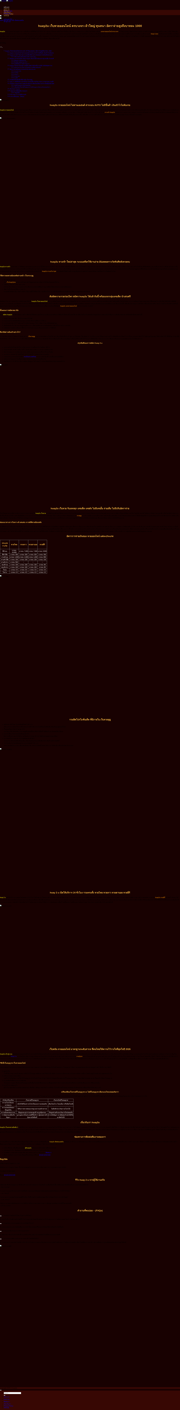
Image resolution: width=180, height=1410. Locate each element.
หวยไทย (16, 72)
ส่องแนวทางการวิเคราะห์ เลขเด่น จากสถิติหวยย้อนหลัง (27, 67)
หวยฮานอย (17, 76)
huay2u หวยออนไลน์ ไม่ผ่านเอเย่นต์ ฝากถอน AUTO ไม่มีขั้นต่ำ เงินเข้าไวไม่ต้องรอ (32, 53)
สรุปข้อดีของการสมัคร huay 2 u (22, 63)
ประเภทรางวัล (17, 71)
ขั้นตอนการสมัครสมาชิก (20, 60)
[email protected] (44, 1155)
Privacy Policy (8, 1406)
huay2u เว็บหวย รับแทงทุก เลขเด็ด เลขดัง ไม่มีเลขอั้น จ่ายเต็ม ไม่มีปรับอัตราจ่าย (31, 65)
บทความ (6, 9)
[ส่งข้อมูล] (4, 1395)
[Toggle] (1, 1223)
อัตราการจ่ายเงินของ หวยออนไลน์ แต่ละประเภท (22, 69)
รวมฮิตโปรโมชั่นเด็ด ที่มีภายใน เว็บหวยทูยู (21, 79)
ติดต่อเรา (49, 1152)
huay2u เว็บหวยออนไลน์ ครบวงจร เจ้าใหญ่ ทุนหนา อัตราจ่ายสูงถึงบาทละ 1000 (28, 51)
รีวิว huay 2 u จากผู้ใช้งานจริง (18, 94)
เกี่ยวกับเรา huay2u (15, 89)
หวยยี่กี (16, 77)
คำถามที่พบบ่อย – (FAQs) (17, 96)
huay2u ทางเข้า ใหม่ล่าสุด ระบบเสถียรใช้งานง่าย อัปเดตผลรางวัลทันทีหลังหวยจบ (31, 55)
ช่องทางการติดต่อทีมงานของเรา (18, 91)
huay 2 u (14, 1056)
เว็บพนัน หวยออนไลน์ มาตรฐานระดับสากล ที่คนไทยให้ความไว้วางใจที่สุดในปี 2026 (32, 83)
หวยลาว (16, 74)
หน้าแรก (6, 7)
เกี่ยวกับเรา (7, 1404)
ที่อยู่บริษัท (17, 92)
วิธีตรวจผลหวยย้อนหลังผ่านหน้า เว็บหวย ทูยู (25, 56)
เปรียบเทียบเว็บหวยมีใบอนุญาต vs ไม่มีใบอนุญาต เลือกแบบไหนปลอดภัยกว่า (32, 87)
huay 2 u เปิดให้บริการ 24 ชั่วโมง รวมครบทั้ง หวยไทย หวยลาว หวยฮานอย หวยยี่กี (32, 81)
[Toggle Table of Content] (1, 47)
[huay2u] (6, 1)
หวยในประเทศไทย (30, 356)
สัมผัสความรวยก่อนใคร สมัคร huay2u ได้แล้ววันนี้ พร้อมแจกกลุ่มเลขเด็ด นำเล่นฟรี (32, 58)
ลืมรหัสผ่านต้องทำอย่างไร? (20, 62)
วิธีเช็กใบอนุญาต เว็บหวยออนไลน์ (22, 85)
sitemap (6, 1407)
